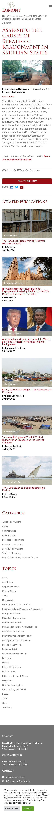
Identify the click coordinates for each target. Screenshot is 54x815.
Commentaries (9, 530)
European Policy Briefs (13, 539)
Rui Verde (10, 348)
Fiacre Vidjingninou (14, 395)
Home (5, 15)
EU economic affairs (11, 622)
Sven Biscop (11, 494)
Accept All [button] (27, 808)
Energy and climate (11, 613)
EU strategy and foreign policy (16, 635)
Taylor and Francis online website (26, 157)
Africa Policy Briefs (11, 521)
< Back (6, 23)
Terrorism (7, 707)
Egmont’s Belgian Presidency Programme (22, 609)
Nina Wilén (23, 89)
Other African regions (12, 685)
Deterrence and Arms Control (16, 604)
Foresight (7, 658)
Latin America (8, 671)
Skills (4, 703)
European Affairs (10, 649)
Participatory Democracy (14, 689)
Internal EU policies (11, 667)
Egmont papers (9, 535)
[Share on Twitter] (16, 187)
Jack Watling (11, 89)
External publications (14, 92)
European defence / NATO (14, 653)
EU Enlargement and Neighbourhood (19, 626)
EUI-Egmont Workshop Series (16, 640)
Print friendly (27, 181)
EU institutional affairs (13, 631)
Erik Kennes (10, 247)
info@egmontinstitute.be (18, 781)
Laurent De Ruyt (13, 446)
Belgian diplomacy (11, 586)
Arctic (5, 577)
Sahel (11, 96)
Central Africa (9, 591)
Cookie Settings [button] (12, 808)
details (9, 235)
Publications (16, 15)
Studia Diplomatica (11, 553)
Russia (5, 694)
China (5, 595)
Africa (5, 96)
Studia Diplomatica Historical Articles (20, 557)
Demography (8, 600)
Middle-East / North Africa (15, 676)
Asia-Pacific (8, 582)
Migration (7, 680)
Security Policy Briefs (12, 548)
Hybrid (5, 662)
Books (5, 526)
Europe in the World (11, 644)
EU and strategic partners (14, 618)
